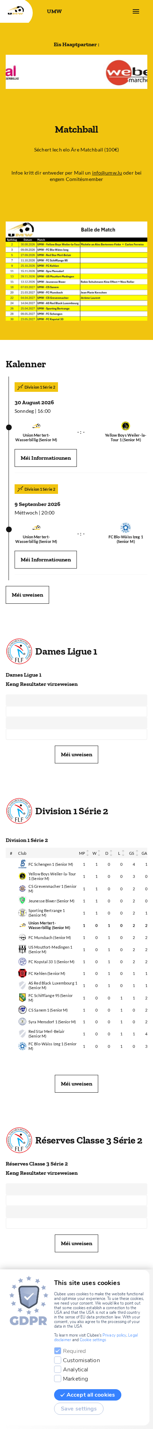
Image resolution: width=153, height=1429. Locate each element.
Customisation (81, 1360)
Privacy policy (114, 1335)
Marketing (75, 1378)
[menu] (135, 11)
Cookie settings (93, 1340)
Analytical (75, 1369)
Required (74, 1351)
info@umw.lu (107, 173)
